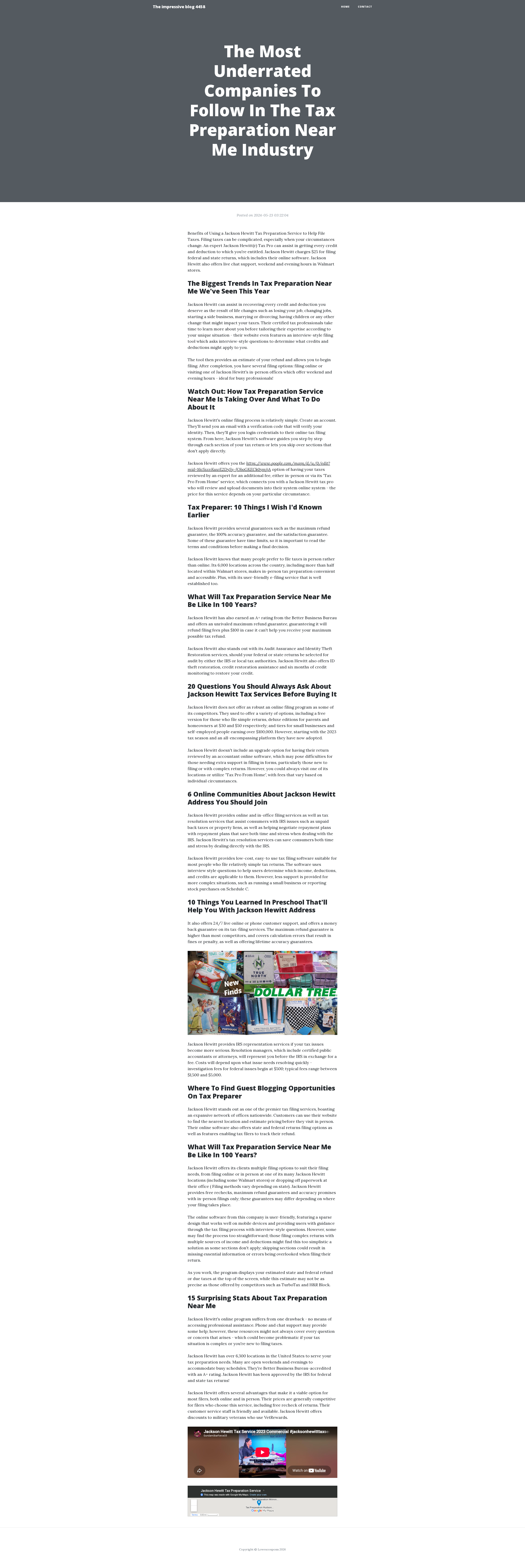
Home (345, 6)
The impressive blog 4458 (179, 6)
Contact (365, 6)
